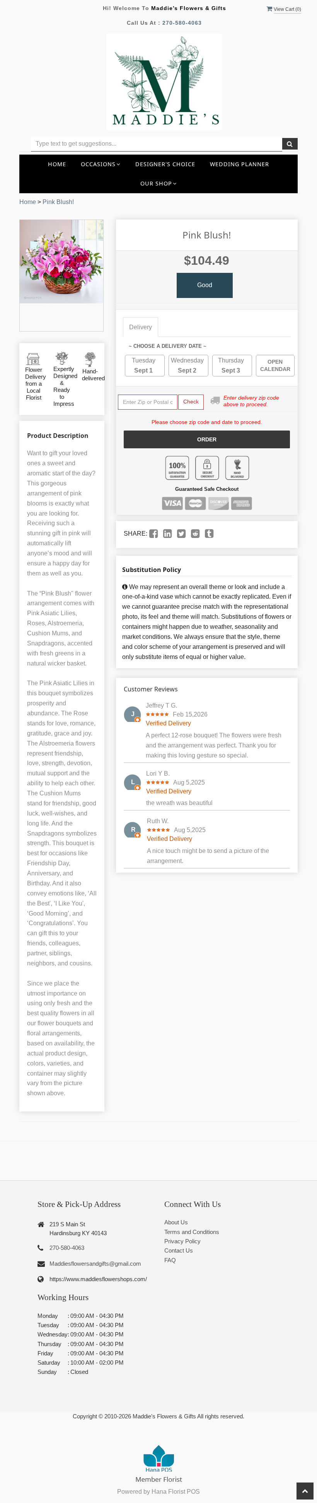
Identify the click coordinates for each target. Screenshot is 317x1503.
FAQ (170, 1260)
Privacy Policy (182, 1241)
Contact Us (178, 1250)
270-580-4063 (182, 23)
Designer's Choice (165, 164)
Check (191, 401)
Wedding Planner (239, 164)
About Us (176, 1222)
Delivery (140, 327)
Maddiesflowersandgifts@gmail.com (95, 1263)
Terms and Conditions (191, 1232)
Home (57, 164)
